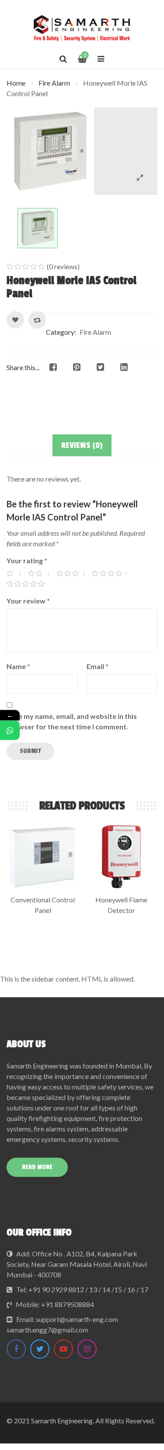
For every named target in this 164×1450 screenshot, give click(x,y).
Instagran (87, 1349)
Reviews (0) (82, 445)
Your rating (27, 560)
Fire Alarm (54, 83)
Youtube (63, 1349)
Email (97, 666)
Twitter (39, 1349)
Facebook (16, 1349)
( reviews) (63, 266)
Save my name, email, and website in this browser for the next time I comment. (72, 721)
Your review (28, 601)
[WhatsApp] (10, 730)
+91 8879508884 (67, 1304)
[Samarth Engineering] (82, 28)
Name (18, 666)
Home (16, 83)
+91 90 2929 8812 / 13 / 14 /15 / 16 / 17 (88, 1289)
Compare (37, 320)
